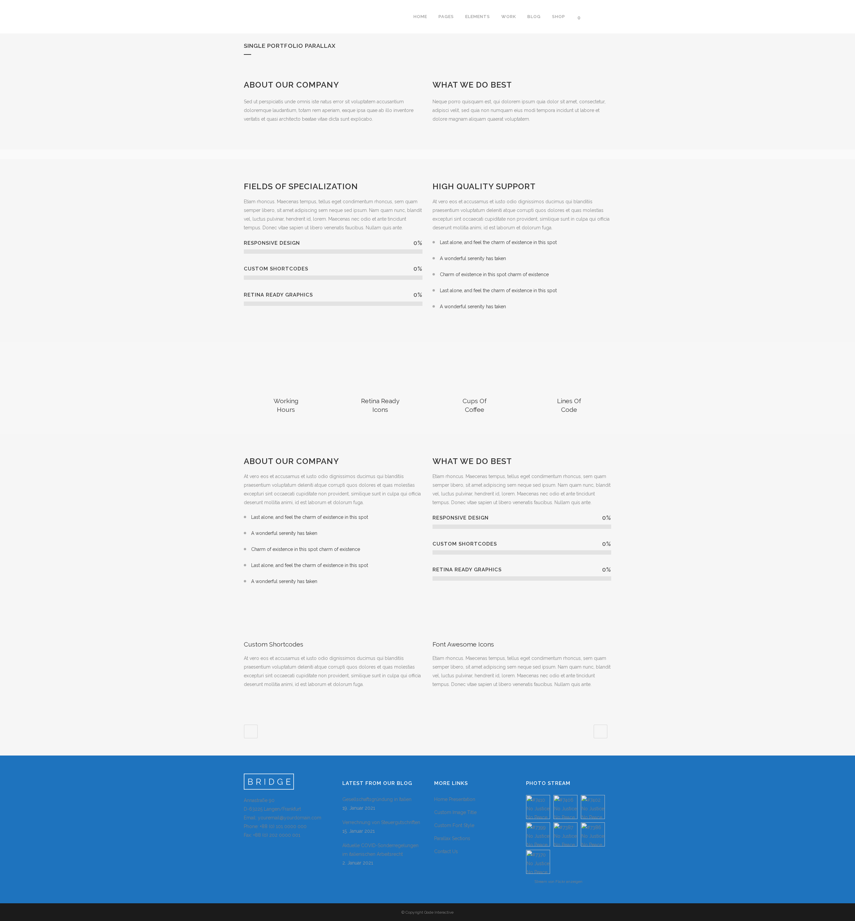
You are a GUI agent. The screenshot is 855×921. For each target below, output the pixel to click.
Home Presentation (454, 799)
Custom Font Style (454, 825)
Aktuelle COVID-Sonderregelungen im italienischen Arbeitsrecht (380, 850)
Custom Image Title (455, 812)
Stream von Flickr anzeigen (558, 881)
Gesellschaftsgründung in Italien (376, 799)
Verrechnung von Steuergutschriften (381, 822)
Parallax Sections (452, 838)
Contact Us (446, 851)
